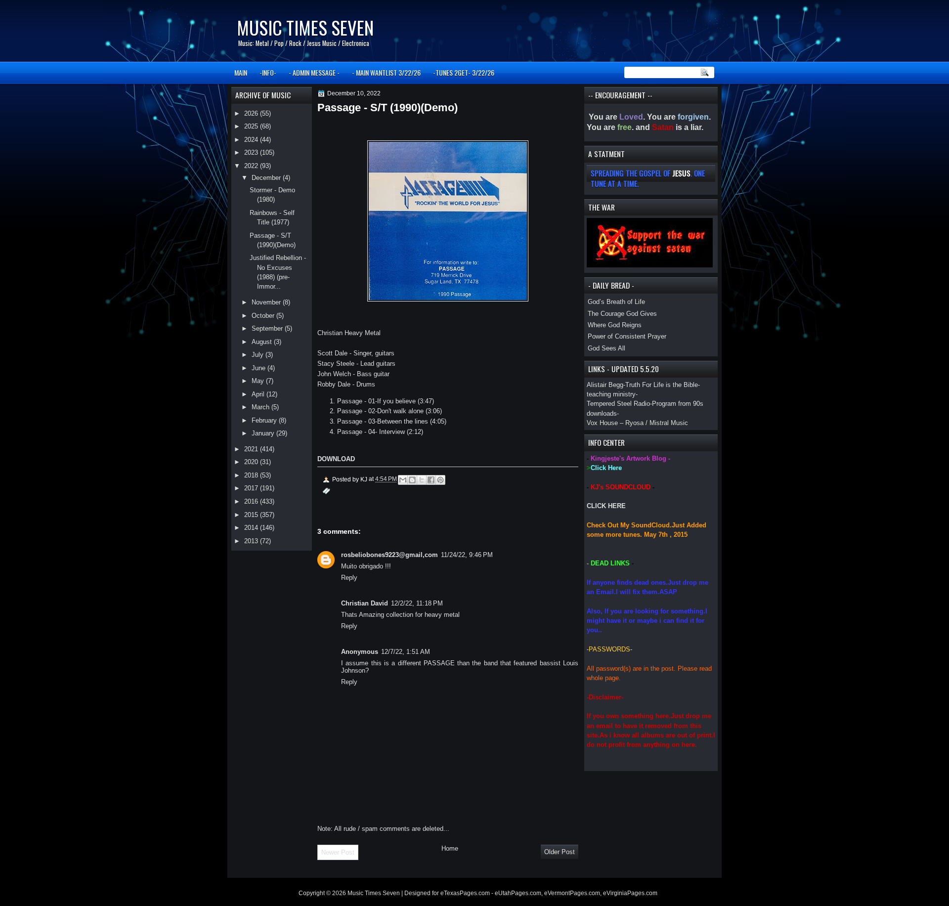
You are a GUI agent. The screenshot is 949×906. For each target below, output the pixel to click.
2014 (252, 527)
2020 (252, 462)
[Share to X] (422, 480)
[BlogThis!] (412, 480)
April (259, 394)
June (259, 368)
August (263, 341)
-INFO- (267, 72)
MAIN (240, 72)
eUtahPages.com (518, 893)
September (268, 328)
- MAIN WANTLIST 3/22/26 (386, 72)
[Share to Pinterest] (440, 480)
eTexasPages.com (465, 893)
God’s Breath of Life (616, 301)
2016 (252, 501)
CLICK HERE (606, 506)
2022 (252, 166)
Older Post (559, 852)
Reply (349, 577)
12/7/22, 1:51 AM (405, 651)
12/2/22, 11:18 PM (417, 603)
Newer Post (337, 852)
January (264, 433)
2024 (252, 139)
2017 (252, 488)
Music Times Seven (305, 27)
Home (449, 848)
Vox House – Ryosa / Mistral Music (637, 423)
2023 (252, 152)
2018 (252, 475)
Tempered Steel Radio (618, 403)
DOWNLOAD (336, 459)
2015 (252, 514)
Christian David (364, 603)
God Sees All (606, 348)
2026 (252, 113)
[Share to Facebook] (431, 480)
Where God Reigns (615, 325)
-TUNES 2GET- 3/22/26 (463, 72)
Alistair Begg (605, 384)
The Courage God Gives (622, 313)
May (259, 381)
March (261, 407)
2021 (252, 449)
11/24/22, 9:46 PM (467, 555)
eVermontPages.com (572, 893)
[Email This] (403, 480)
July (258, 354)
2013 (252, 541)
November (267, 302)
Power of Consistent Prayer (627, 336)
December (267, 177)
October (264, 315)
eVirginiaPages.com (630, 893)
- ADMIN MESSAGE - (314, 72)
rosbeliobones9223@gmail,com (389, 555)
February (265, 420)
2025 (252, 126)
